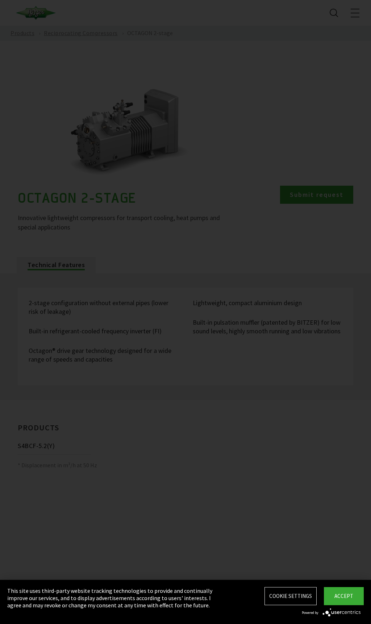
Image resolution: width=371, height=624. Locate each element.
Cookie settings (290, 596)
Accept (343, 596)
